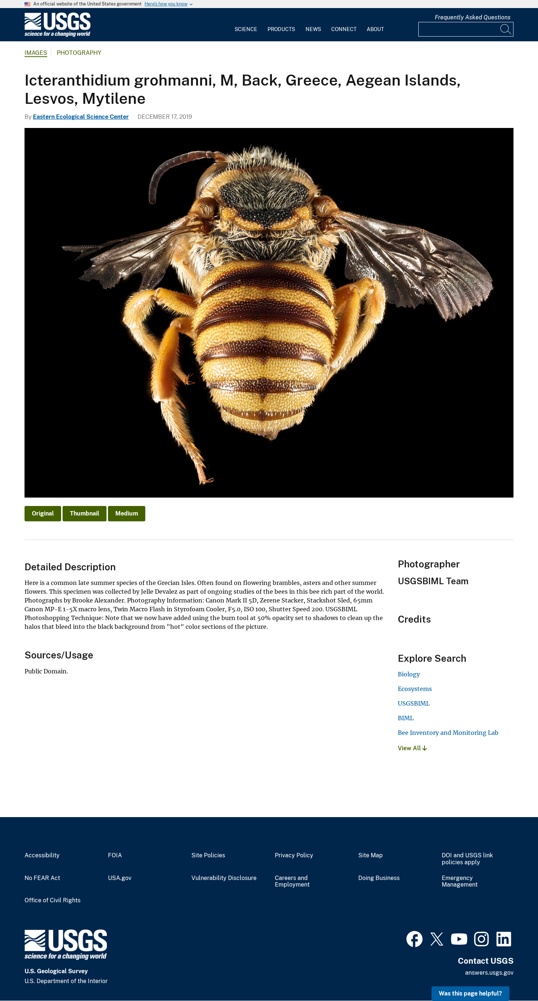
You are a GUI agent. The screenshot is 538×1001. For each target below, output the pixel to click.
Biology (409, 674)
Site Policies (208, 855)
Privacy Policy (294, 855)
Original (43, 513)
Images (36, 52)
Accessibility (42, 855)
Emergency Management (460, 881)
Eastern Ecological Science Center (81, 116)
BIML (406, 718)
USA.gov (119, 878)
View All (410, 748)
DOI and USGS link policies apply (467, 859)
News (313, 29)
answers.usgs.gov (489, 972)
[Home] (57, 35)
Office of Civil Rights (53, 900)
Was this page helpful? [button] (470, 993)
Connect (343, 29)
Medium (126, 513)
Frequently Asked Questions (473, 17)
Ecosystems (415, 688)
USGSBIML (414, 703)
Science (246, 29)
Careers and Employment (292, 881)
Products (281, 29)
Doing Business (379, 878)
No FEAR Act (42, 878)
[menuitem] (245, 24)
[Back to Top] (511, 974)
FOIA (115, 855)
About (375, 29)
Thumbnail (84, 513)
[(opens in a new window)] (414, 938)
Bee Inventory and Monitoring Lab (448, 732)
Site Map (370, 855)
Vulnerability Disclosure (224, 878)
